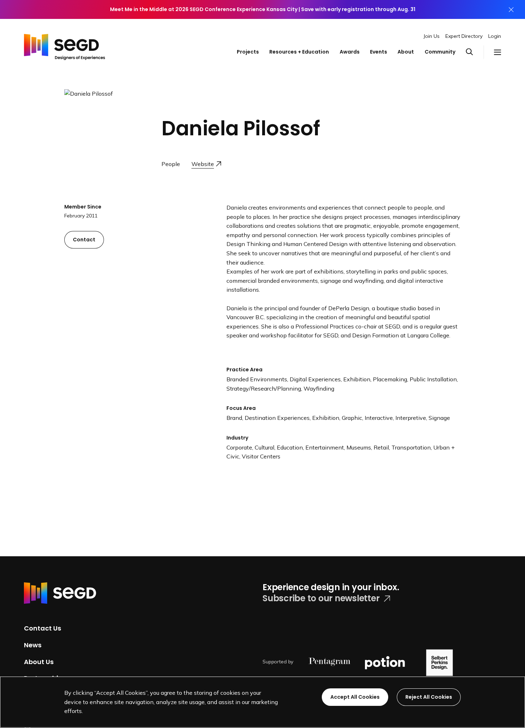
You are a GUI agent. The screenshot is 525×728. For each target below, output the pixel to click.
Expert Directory (463, 36)
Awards (350, 51)
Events (378, 51)
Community (440, 51)
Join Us (432, 36)
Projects (248, 51)
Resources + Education (299, 51)
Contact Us (42, 628)
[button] (474, 52)
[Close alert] (511, 9)
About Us (39, 661)
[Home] (64, 45)
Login (494, 36)
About (406, 51)
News (32, 645)
